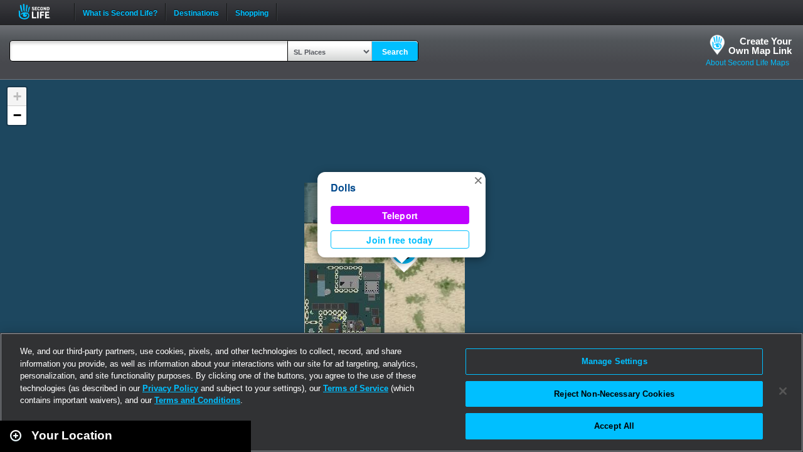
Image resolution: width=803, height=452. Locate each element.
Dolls (343, 187)
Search (395, 52)
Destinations (196, 12)
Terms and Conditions (197, 400)
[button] (478, 179)
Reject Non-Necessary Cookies (614, 394)
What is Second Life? (120, 12)
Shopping (252, 12)
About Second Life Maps (747, 62)
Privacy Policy (170, 388)
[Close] (783, 391)
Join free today (399, 240)
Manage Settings (614, 361)
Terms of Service (355, 388)
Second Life (41, 11)
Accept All (614, 426)
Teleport (400, 215)
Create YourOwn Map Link (760, 46)
